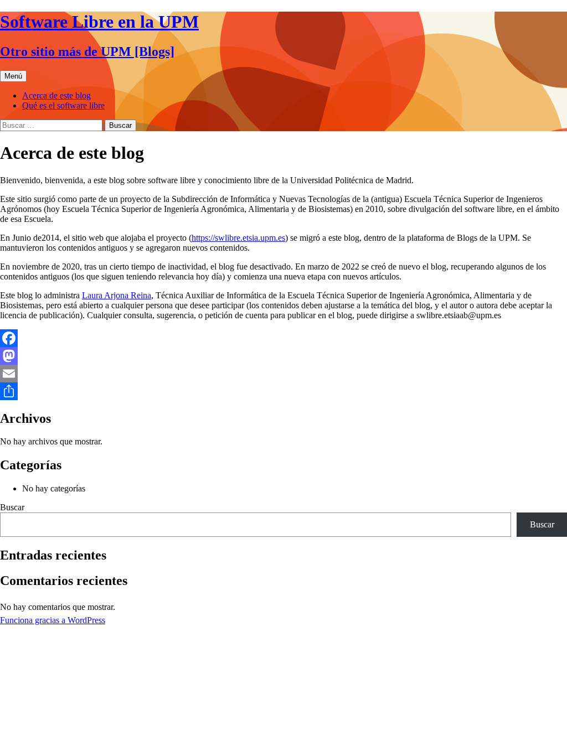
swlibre (227, 237)
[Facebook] (283, 338)
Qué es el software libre (63, 105)
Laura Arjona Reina (116, 295)
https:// (203, 237)
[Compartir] (283, 391)
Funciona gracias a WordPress (52, 620)
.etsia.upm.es (262, 237)
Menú (13, 76)
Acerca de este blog (56, 95)
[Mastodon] (283, 356)
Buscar (12, 507)
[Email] (283, 373)
